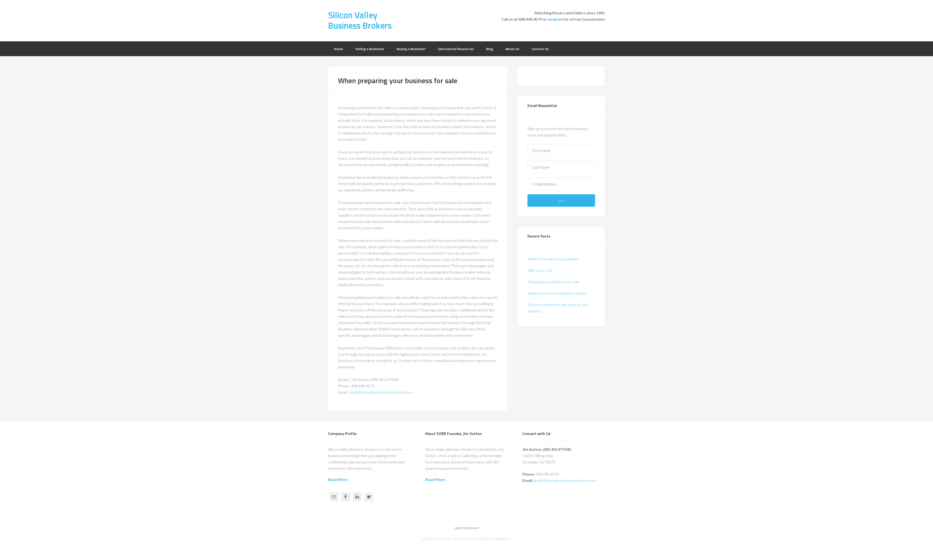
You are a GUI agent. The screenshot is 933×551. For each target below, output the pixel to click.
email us (555, 19)
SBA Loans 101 (540, 270)
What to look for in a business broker (557, 293)
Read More (338, 479)
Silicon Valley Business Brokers (360, 20)
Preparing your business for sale (553, 281)
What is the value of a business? (553, 259)
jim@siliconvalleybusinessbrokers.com (380, 392)
